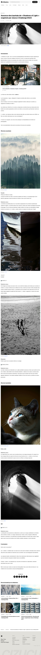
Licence (23, 642)
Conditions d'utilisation (26, 637)
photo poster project (15, 640)
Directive (23, 641)
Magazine (2, 629)
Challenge (2, 5)
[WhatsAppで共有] (19, 577)
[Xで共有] (17, 577)
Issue (10, 5)
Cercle (13, 641)
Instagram (34, 637)
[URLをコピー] (27, 577)
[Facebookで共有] (15, 577)
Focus (7, 5)
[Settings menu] (39, 2)
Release (19, 5)
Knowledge (14, 5)
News (23, 5)
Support (33, 640)
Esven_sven (6, 445)
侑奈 (8, 45)
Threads (33, 638)
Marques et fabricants (15, 644)
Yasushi (5, 189)
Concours (14, 637)
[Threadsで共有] (24, 577)
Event (26, 5)
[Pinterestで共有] (22, 577)
